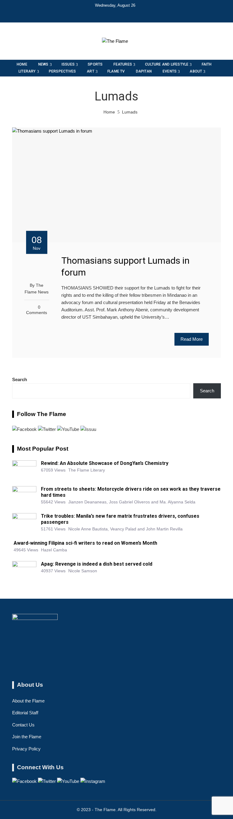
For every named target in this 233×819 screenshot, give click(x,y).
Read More (192, 339)
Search (19, 379)
